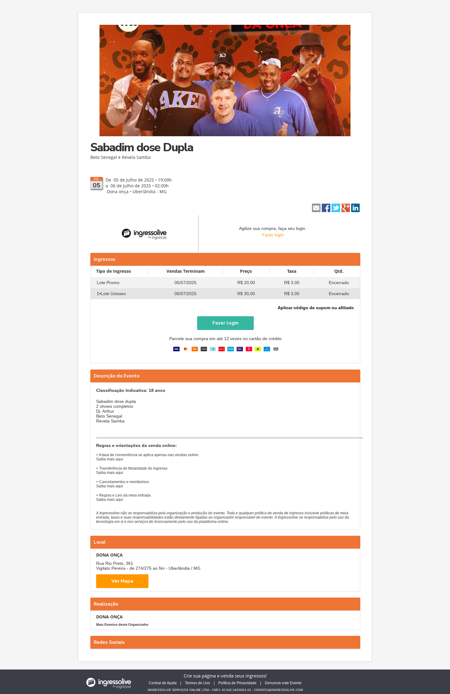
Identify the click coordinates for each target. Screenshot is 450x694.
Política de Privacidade (237, 683)
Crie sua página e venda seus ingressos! (225, 676)
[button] (225, 323)
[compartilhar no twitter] (336, 207)
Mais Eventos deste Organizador (122, 624)
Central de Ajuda (163, 683)
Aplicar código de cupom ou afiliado (316, 307)
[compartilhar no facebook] (326, 207)
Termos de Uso (197, 683)
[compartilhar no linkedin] (355, 207)
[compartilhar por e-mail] (316, 207)
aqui (119, 459)
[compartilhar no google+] (345, 207)
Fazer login (273, 234)
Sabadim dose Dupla (141, 147)
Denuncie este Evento (283, 683)
